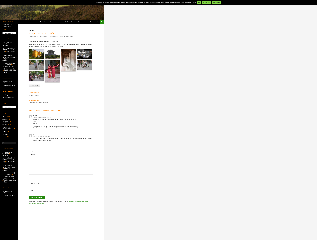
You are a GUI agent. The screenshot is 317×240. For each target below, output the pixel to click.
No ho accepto (206, 2)
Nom (31, 177)
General (42, 21)
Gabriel (35, 134)
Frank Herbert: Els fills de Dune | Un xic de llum (8, 49)
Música (91, 21)
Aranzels (5, 45)
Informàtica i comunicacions (54, 21)
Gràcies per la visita (8, 95)
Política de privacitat (8, 97)
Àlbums (80, 21)
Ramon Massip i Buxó (8, 85)
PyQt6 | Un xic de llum (8, 69)
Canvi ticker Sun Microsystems (39, 101)
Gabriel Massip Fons (56, 36)
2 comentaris (69, 36)
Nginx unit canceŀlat (8, 66)
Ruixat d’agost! (34, 94)
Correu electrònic (35, 183)
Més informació (216, 2)
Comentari (33, 154)
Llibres (85, 21)
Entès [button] (199, 2)
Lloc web (32, 190)
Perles (97, 21)
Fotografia (72, 21)
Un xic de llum (7, 22)
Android (66, 21)
